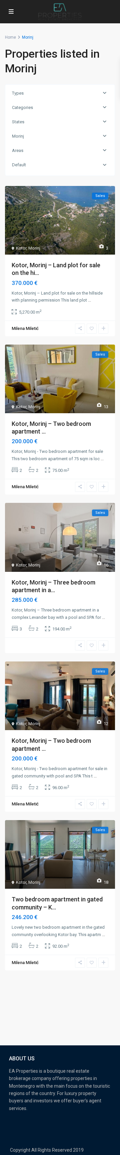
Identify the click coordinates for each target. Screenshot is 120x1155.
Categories (22, 107)
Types (18, 93)
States (18, 121)
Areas (17, 150)
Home (10, 37)
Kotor (21, 248)
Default (19, 164)
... (89, 300)
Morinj (18, 136)
